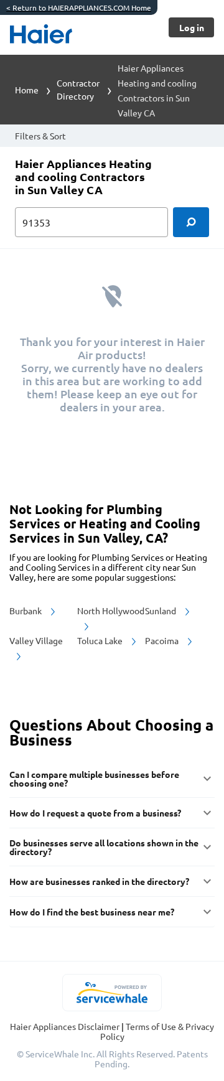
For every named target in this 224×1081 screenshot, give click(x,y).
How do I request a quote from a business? (95, 812)
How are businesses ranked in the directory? (99, 881)
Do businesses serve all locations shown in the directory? (103, 847)
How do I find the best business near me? (91, 911)
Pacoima (162, 640)
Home (27, 89)
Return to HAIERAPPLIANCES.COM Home (78, 7)
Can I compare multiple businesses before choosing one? (94, 779)
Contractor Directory (78, 89)
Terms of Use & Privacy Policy (157, 1031)
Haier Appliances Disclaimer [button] (65, 1026)
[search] (191, 222)
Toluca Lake (100, 640)
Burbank (26, 610)
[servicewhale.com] (112, 992)
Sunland (161, 610)
